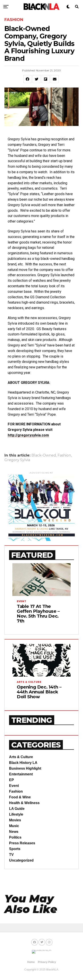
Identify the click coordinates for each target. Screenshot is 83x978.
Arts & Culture (21, 757)
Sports (14, 849)
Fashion (64, 455)
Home (31, 962)
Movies (15, 820)
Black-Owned (43, 455)
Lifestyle (16, 814)
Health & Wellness (24, 803)
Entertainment (21, 774)
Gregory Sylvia (17, 460)
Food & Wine (20, 797)
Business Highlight (25, 768)
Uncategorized (21, 860)
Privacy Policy (47, 962)
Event (14, 786)
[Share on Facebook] (27, 79)
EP (11, 780)
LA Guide (17, 809)
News (13, 831)
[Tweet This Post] (37, 79)
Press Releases (22, 843)
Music (14, 826)
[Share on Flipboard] (46, 79)
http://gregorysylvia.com (28, 435)
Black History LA (23, 763)
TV (11, 854)
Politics (15, 837)
